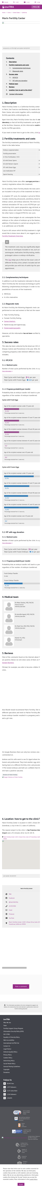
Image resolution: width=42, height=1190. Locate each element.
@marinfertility (13, 902)
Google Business (8, 663)
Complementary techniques (22, 68)
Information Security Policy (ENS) (13, 1031)
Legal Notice (7, 1049)
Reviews (11, 87)
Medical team (13, 84)
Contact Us (6, 1046)
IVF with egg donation (20, 81)
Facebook (12, 898)
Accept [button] (21, 1184)
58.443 (6, 2)
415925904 (12, 906)
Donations (6, 1072)
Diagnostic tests (18, 71)
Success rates (13, 74)
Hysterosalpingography (12, 328)
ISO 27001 (6, 1034)
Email (10, 910)
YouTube (11, 918)
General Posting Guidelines (11, 1066)
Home (3, 12)
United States (16, 12)
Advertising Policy (8, 1060)
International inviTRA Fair (11, 1043)
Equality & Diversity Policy (11, 1037)
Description (13, 62)
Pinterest (11, 914)
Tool (9, 260)
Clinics (9, 12)
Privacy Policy (7, 1054)
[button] (27, 853)
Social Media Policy (9, 1063)
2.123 (27, 2)
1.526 (38, 2)
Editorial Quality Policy (10, 1052)
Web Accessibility (8, 1040)
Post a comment (21, 986)
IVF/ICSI (15, 77)
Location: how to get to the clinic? (20, 90)
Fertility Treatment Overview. (12, 236)
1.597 (17, 2)
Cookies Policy (7, 1057)
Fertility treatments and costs (19, 65)
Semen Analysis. (10, 321)
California (24, 12)
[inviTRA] (8, 7)
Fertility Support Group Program (13, 1028)
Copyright (6, 1069)
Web (10, 894)
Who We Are (7, 1022)
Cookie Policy (33, 1179)
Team (5, 1025)
